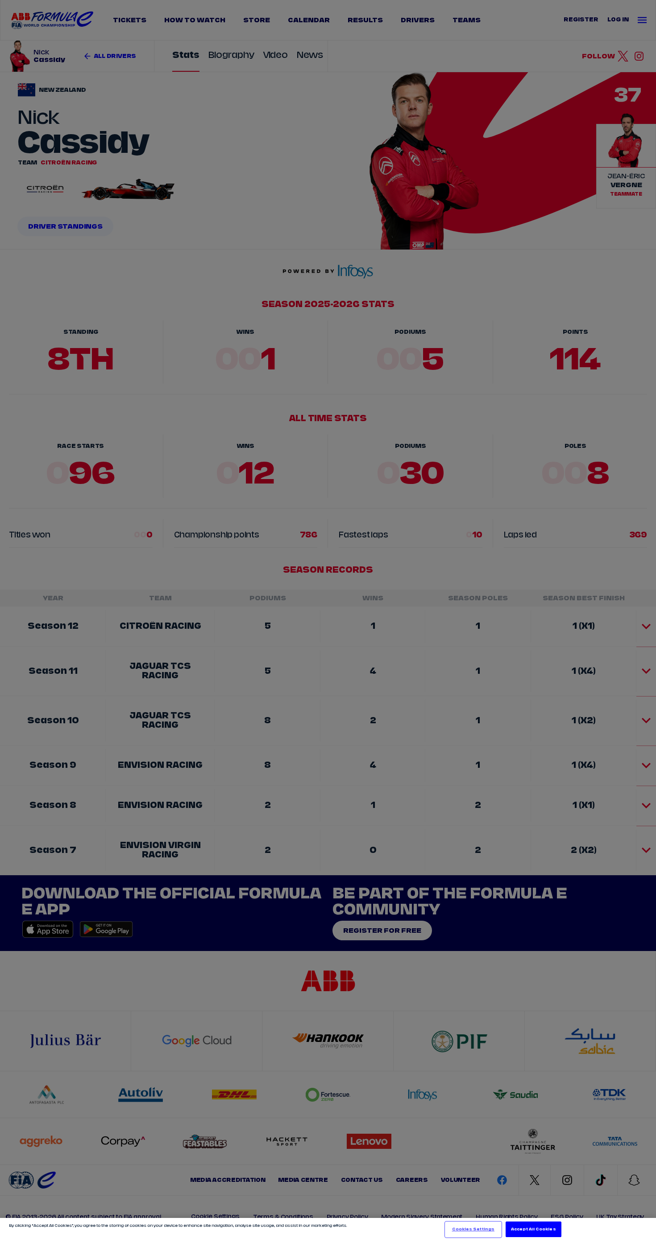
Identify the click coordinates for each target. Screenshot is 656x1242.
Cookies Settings (473, 1229)
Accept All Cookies (533, 1229)
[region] (328, 1230)
